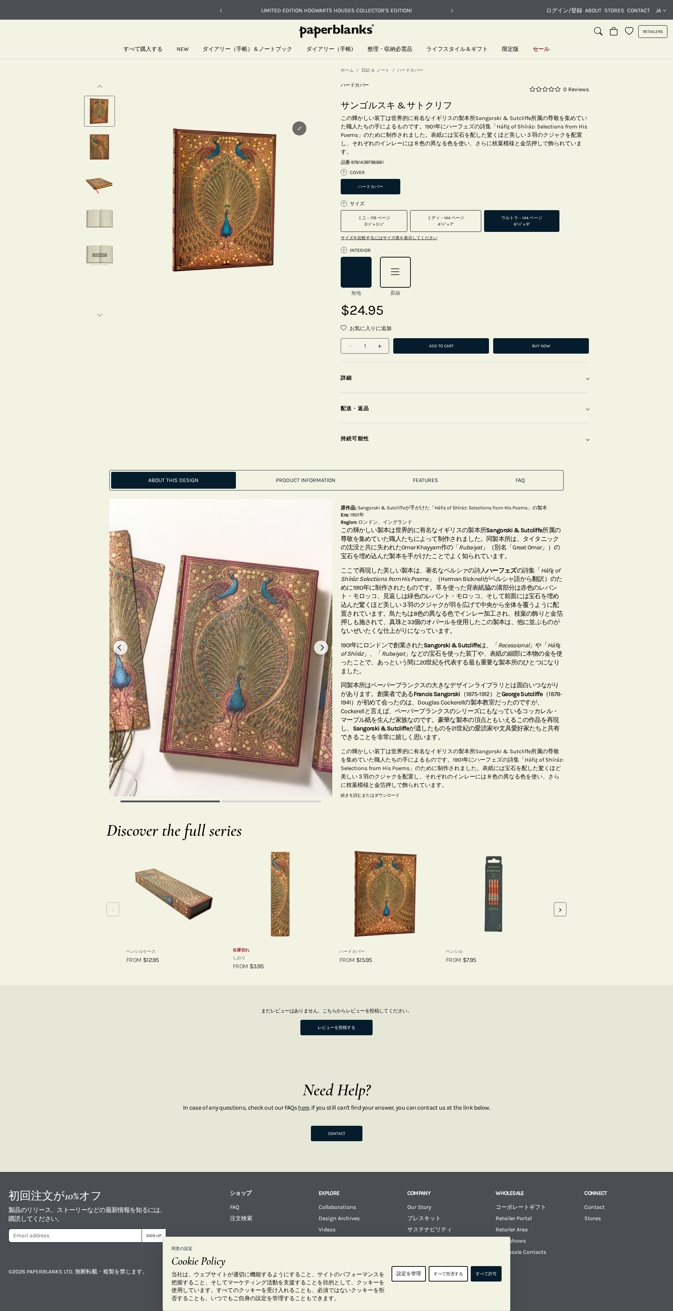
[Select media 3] (99, 182)
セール (541, 49)
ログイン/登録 (564, 10)
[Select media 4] (99, 218)
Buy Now (541, 345)
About (593, 10)
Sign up (154, 1235)
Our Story (419, 1207)
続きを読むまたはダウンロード (370, 795)
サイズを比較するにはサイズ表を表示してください (389, 237)
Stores (614, 10)
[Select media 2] (99, 147)
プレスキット (424, 1218)
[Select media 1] (99, 111)
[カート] (613, 31)
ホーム (347, 70)
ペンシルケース (141, 951)
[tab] (173, 480)
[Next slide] (321, 648)
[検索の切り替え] (598, 31)
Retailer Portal (514, 1218)
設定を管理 (408, 1273)
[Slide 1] (170, 801)
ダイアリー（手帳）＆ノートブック (247, 49)
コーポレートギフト (521, 1207)
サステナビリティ (429, 1229)
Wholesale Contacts (521, 1252)
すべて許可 (486, 1273)
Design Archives (339, 1218)
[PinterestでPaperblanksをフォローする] (649, 1276)
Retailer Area (512, 1229)
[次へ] (452, 10)
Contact (638, 10)
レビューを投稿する (336, 1027)
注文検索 (241, 1218)
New (183, 49)
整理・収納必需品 (389, 49)
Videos (327, 1229)
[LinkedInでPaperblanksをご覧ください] (613, 1276)
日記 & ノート (375, 70)
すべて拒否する (448, 1273)
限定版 (510, 49)
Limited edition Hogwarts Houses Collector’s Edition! (336, 10)
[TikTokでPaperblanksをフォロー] (576, 1276)
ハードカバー (410, 70)
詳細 (346, 378)
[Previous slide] (121, 648)
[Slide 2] (271, 801)
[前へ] (221, 10)
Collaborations (337, 1207)
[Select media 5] (99, 254)
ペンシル (454, 951)
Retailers (653, 31)
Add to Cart (441, 345)
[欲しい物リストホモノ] (629, 31)
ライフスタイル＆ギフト (457, 49)
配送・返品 (355, 408)
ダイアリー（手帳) (329, 49)
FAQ (234, 1207)
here (303, 1107)
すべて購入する (143, 49)
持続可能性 (355, 438)
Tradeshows (511, 1240)
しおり (239, 957)
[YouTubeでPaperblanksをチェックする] (540, 1276)
